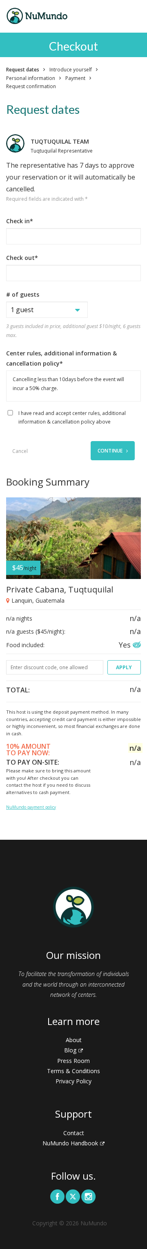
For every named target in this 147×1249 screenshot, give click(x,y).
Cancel (20, 451)
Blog (70, 1050)
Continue (111, 450)
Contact (73, 1133)
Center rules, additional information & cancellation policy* (61, 358)
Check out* (22, 258)
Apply (124, 667)
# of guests (22, 294)
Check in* (19, 221)
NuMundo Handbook (70, 1143)
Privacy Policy (73, 1081)
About (74, 1040)
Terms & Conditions (73, 1071)
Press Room (73, 1061)
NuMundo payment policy (31, 807)
